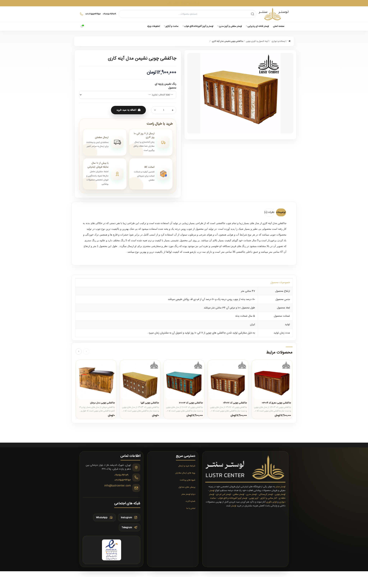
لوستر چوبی (280, 494)
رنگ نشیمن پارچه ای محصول (165, 86)
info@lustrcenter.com (117, 486)
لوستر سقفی (238, 494)
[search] (252, 14)
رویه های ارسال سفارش (185, 473)
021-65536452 (122, 480)
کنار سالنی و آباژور (268, 498)
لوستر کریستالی (266, 494)
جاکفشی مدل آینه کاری (274, 223)
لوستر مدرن (251, 494)
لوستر (211, 490)
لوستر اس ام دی (223, 494)
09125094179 (121, 475)
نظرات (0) (269, 212)
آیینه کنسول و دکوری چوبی (257, 41)
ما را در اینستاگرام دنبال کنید (184, 3)
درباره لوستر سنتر (188, 494)
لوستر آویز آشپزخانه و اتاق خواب (232, 498)
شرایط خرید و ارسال (186, 466)
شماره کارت (190, 501)
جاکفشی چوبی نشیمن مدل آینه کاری (227, 41)
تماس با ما (190, 508)
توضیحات (281, 212)
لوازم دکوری (271, 502)
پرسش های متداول (187, 487)
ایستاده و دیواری (279, 41)
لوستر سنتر (280, 487)
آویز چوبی (253, 498)
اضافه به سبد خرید (126, 110)
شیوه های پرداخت (187, 480)
